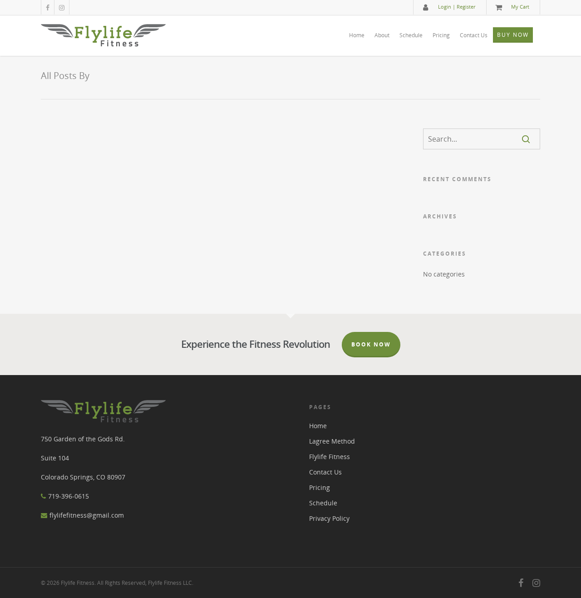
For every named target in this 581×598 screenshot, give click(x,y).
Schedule (411, 35)
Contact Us (473, 35)
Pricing (441, 35)
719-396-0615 (68, 496)
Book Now (371, 344)
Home (356, 35)
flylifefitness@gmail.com (86, 515)
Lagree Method (332, 441)
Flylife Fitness (329, 456)
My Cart (520, 6)
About (381, 35)
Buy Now (513, 35)
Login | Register (456, 6)
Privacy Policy (329, 518)
